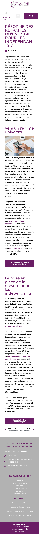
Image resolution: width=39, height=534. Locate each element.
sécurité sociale (15, 248)
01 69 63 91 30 (6, 17)
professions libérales (13, 326)
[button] (18, 16)
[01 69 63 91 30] (6, 13)
